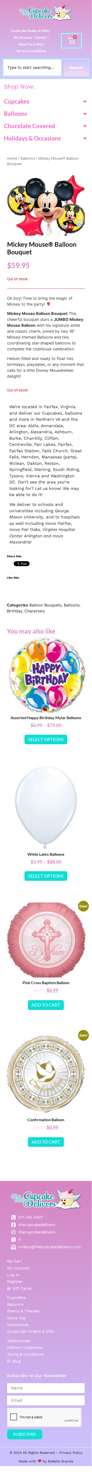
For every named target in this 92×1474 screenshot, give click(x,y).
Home (12, 158)
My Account (22, 37)
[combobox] (32, 67)
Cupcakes (16, 101)
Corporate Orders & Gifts (30, 31)
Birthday (14, 610)
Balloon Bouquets (45, 605)
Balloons (15, 113)
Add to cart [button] (46, 1005)
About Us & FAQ (30, 44)
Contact (41, 37)
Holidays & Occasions (32, 138)
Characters (34, 610)
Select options (46, 739)
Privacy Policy (70, 1453)
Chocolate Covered (29, 125)
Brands (66, 1461)
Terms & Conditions (31, 51)
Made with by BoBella (39, 1461)
